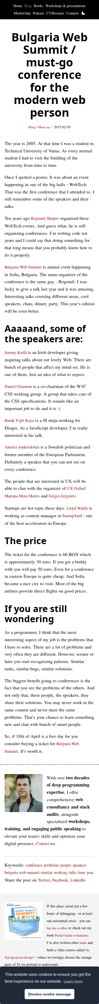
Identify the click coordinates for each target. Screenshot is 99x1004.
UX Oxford (76, 488)
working (60, 872)
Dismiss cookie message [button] (49, 994)
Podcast (38, 13)
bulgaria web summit (22, 872)
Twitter (44, 880)
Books (38, 5)
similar (47, 872)
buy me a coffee (57, 928)
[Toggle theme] (83, 13)
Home (17, 5)
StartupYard (72, 515)
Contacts (72, 13)
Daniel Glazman (18, 386)
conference (34, 865)
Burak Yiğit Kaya (19, 420)
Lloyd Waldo (77, 508)
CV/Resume (55, 13)
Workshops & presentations (65, 5)
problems (51, 865)
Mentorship (22, 13)
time (81, 872)
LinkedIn (77, 880)
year (90, 872)
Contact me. (46, 843)
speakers (79, 865)
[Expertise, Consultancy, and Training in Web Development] (24, 794)
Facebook (60, 880)
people (65, 865)
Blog (27, 5)
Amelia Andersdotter (22, 447)
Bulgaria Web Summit (23, 267)
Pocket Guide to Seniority (71, 935)
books (83, 942)
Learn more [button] (73, 981)
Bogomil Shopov (45, 218)
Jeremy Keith (16, 352)
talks (72, 872)
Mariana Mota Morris (22, 496)
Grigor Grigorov (62, 496)
